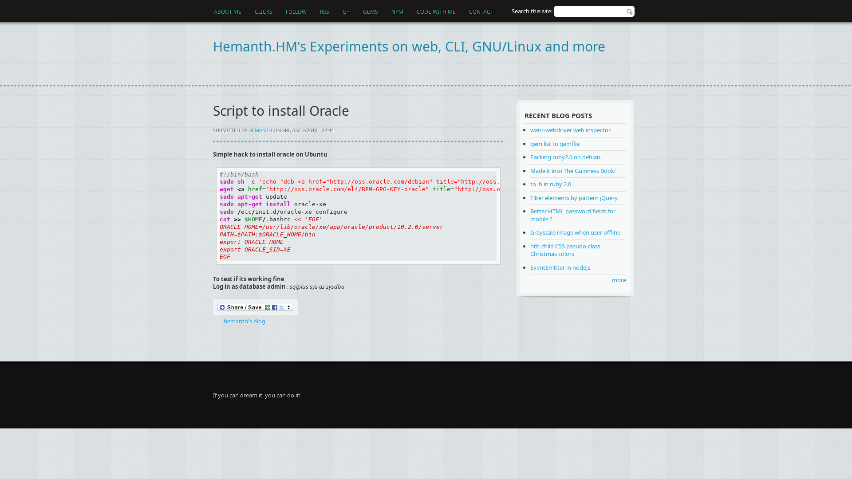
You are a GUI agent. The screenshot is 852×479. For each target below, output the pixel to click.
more (619, 280)
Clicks (263, 12)
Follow (296, 12)
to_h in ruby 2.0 (550, 184)
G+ (346, 12)
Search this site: (533, 11)
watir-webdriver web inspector (570, 130)
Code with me (436, 12)
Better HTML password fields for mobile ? (572, 215)
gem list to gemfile (555, 144)
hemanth (260, 130)
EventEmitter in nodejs (560, 267)
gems (370, 12)
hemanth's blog (244, 321)
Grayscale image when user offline (575, 232)
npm (397, 12)
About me (227, 12)
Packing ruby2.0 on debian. (566, 157)
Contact (481, 12)
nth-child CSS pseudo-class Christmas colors (565, 250)
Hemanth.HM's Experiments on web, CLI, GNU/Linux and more (409, 46)
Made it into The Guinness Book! (573, 171)
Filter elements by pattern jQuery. (574, 198)
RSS (324, 12)
